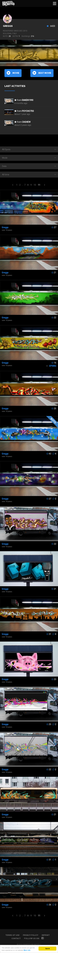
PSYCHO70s (28, 111)
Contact (16, 938)
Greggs (8, 26)
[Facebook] (42, 938)
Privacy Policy (30, 935)
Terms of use (12, 935)
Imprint (46, 935)
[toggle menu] (54, 3)
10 (35, 185)
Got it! (47, 948)
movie (15, 73)
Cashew (26, 122)
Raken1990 (27, 100)
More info (27, 950)
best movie (44, 73)
